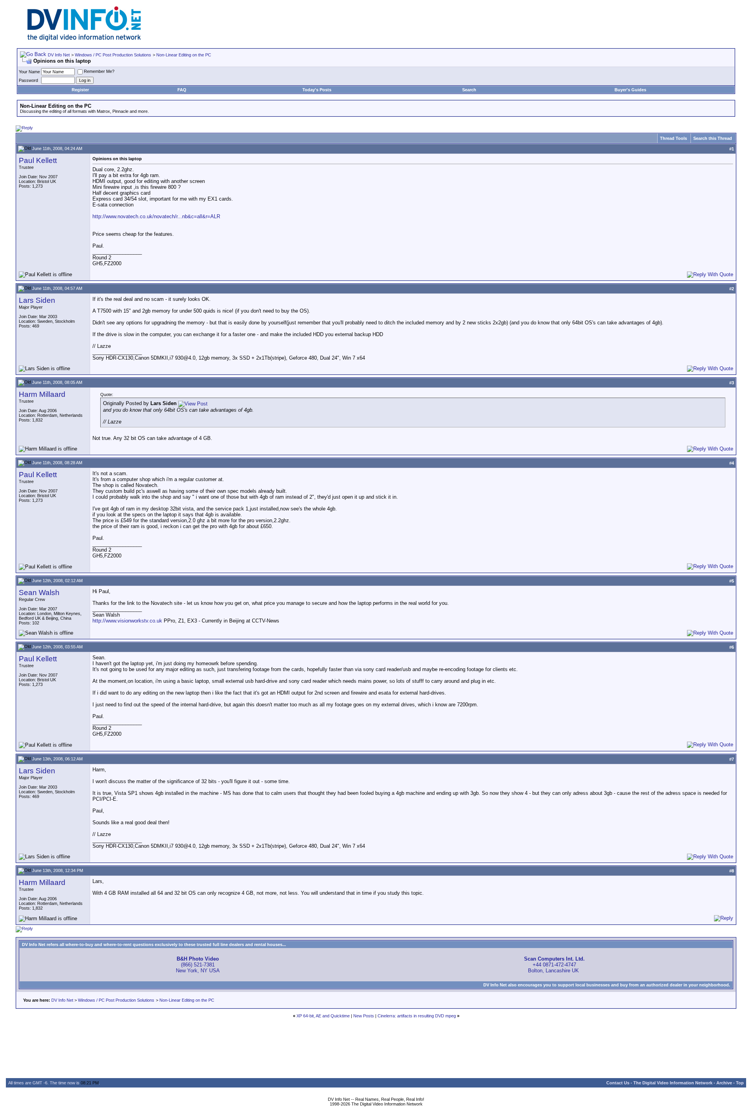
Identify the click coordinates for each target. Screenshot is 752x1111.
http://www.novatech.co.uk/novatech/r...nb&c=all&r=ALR (156, 216)
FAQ (181, 89)
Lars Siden (37, 300)
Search (469, 89)
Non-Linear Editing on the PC (183, 54)
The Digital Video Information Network (672, 1082)
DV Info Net (59, 54)
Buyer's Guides (630, 89)
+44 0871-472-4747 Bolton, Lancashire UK (554, 964)
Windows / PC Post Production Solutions (113, 54)
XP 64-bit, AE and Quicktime (323, 1015)
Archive (724, 1082)
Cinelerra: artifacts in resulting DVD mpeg (417, 1015)
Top (740, 1082)
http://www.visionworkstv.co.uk (127, 621)
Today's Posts (316, 89)
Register (80, 89)
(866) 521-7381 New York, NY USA (198, 964)
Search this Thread (712, 138)
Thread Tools (673, 138)
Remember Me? (99, 71)
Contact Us (617, 1082)
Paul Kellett (38, 160)
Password (28, 80)
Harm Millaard (42, 394)
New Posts (363, 1015)
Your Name (29, 71)
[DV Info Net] (84, 39)
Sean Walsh (39, 592)
